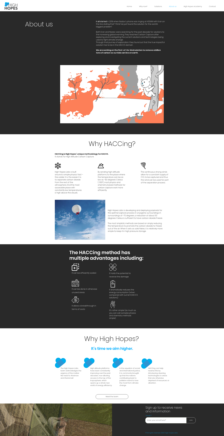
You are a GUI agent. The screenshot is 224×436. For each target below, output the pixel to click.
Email (148, 415)
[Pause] (62, 120)
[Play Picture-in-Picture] (156, 120)
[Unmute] (66, 120)
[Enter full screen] (160, 120)
